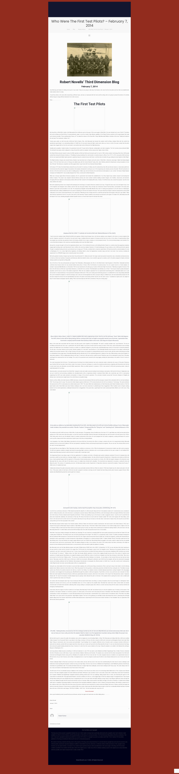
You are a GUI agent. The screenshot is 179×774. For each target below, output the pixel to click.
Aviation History (81, 29)
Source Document (89, 691)
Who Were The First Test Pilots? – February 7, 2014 (100, 29)
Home (68, 29)
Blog (74, 29)
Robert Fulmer (62, 716)
